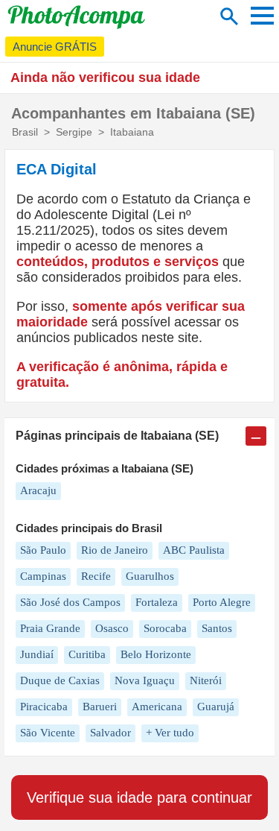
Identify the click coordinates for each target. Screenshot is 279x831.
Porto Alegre (222, 602)
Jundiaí (37, 654)
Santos (217, 628)
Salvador (110, 733)
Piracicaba (44, 706)
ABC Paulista (194, 550)
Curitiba (87, 654)
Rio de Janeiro (114, 550)
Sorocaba (165, 628)
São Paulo (43, 550)
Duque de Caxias (60, 680)
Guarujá (215, 706)
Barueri (100, 706)
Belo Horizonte (156, 654)
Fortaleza (156, 602)
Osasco (112, 628)
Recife (96, 576)
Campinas (43, 576)
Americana (157, 706)
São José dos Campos (70, 602)
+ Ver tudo (170, 733)
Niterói (206, 680)
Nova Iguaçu (145, 680)
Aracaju (38, 490)
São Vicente (47, 733)
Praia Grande (50, 628)
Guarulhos (150, 576)
